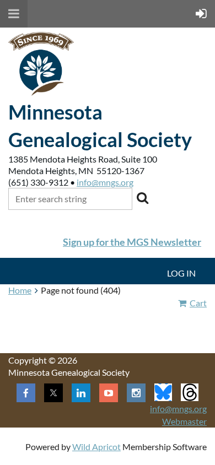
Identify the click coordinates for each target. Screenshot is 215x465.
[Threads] (189, 392)
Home (19, 290)
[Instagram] (136, 392)
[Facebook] (26, 392)
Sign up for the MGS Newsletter (132, 242)
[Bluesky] (163, 392)
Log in (181, 273)
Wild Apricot (96, 446)
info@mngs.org (105, 182)
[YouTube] (108, 392)
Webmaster (184, 421)
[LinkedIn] (81, 392)
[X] (53, 392)
